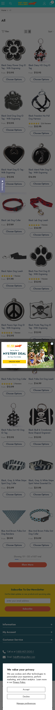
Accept (26, 689)
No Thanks (14, 365)
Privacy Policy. (19, 682)
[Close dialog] (52, 344)
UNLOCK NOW (14, 361)
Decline (26, 696)
